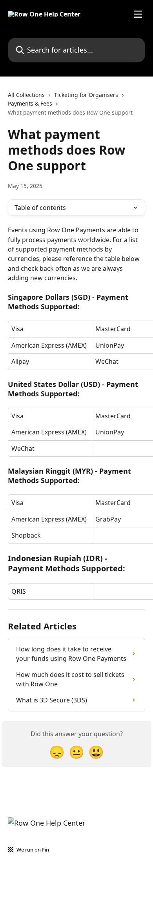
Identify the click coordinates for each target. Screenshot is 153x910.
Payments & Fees (30, 103)
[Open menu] (138, 14)
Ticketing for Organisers (86, 94)
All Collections (26, 94)
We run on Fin (32, 849)
